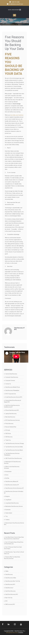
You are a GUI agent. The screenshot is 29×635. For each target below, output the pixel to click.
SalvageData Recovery (12, 632)
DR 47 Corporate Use (10, 393)
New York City (8, 597)
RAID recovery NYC (10, 604)
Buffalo (7, 478)
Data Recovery (8, 23)
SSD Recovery (8, 436)
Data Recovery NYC (10, 584)
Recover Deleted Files (10, 427)
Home (3, 23)
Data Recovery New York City (12, 581)
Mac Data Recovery (10, 417)
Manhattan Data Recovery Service (14, 506)
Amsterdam (8, 471)
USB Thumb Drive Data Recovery (13, 458)
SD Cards (7, 430)
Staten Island (8, 513)
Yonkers (7, 519)
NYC (6, 601)
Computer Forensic (10, 380)
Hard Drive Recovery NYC (11, 594)
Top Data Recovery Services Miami (14, 450)
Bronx (6, 475)
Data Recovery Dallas (10, 577)
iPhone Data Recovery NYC (12, 410)
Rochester (8, 509)
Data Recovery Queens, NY (12, 484)
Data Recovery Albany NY (11, 481)
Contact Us (8, 383)
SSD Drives (8, 433)
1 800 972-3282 (15, 2)
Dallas (6, 571)
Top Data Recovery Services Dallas (14, 446)
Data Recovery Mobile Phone (12, 387)
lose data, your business (16, 115)
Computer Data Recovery (11, 377)
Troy (6, 516)
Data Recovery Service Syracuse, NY (14, 488)
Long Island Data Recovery (12, 503)
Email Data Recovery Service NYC (13, 397)
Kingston (7, 496)
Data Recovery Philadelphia (12, 390)
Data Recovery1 (9, 587)
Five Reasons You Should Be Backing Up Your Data (14, 43)
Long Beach (8, 499)
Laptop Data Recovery (11, 413)
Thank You (8, 440)
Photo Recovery (9, 423)
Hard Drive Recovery (10, 591)
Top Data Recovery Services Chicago (14, 443)
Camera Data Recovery (11, 374)
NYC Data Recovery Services (12, 420)
